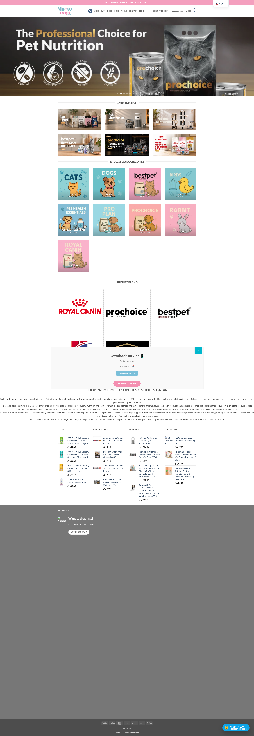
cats (103, 11)
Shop (96, 11)
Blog (141, 11)
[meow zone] (71, 11)
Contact (133, 11)
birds (116, 11)
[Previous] (8, 57)
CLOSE (198, 350)
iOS (127, 373)
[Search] (90, 11)
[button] (160, 11)
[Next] (245, 57)
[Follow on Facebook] (142, 2)
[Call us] (147, 2)
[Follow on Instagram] (145, 2)
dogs (109, 11)
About (124, 11)
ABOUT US (127, 729)
